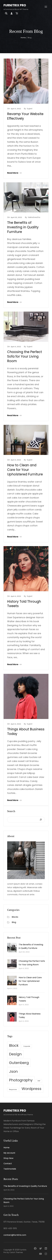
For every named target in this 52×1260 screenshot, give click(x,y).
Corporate (26, 1046)
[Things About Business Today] (12, 1017)
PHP (39, 1081)
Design (15, 1054)
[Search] (41, 820)
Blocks (15, 916)
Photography (21, 1080)
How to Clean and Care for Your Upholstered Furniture (25, 470)
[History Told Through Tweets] (12, 1001)
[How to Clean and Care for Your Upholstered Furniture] (12, 981)
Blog (14, 922)
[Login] (11, 13)
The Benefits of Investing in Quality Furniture (23, 227)
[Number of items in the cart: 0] (16, 13)
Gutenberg (19, 1062)
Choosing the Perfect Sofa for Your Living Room (24, 356)
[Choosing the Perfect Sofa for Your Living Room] (12, 964)
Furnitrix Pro (15, 5)
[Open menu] (45, 6)
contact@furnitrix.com (15, 1235)
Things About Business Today (25, 731)
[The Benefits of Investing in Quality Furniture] (12, 948)
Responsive (13, 1089)
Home (23, 37)
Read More (12, 172)
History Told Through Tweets (24, 603)
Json (13, 1071)
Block (14, 1045)
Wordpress (31, 1088)
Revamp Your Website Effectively (25, 116)
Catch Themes (16, 1252)
